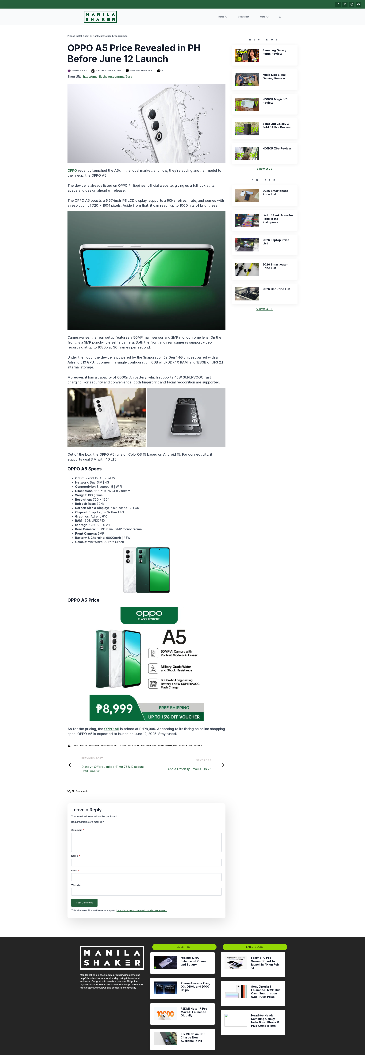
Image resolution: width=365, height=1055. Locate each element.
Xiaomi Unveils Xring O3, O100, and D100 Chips (195, 987)
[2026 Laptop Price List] (247, 244)
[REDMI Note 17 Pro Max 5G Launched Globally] (165, 1014)
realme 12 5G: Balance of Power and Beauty (193, 961)
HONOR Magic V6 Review (275, 101)
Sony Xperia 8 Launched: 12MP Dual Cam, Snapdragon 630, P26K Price (266, 992)
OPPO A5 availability (110, 745)
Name (75, 856)
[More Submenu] (268, 17)
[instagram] (351, 4)
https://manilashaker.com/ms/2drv (107, 76)
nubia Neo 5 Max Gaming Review (274, 76)
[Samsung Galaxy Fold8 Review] (247, 55)
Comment (77, 830)
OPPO (72, 170)
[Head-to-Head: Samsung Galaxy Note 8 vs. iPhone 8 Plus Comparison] (236, 1022)
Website (76, 885)
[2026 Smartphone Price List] (247, 195)
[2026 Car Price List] (247, 293)
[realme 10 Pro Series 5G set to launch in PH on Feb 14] (236, 965)
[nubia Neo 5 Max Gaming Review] (247, 79)
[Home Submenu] (227, 17)
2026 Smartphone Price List (276, 192)
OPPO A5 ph (145, 745)
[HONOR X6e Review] (247, 153)
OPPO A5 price (180, 745)
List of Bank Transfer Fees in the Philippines (278, 219)
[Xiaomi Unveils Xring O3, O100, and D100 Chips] (165, 989)
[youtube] (358, 4)
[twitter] (345, 4)
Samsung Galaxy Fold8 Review (274, 52)
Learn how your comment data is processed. (142, 910)
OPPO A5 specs (195, 745)
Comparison (243, 17)
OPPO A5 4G (93, 745)
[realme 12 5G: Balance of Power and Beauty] (165, 963)
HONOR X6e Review (277, 148)
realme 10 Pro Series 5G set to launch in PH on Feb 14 (265, 963)
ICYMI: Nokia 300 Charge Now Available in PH (193, 1037)
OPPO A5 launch (130, 745)
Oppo (75, 745)
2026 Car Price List (276, 289)
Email (75, 870)
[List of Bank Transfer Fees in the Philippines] (247, 220)
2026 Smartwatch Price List (275, 266)
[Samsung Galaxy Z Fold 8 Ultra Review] (247, 128)
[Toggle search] (280, 17)
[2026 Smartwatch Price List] (247, 269)
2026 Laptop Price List (276, 241)
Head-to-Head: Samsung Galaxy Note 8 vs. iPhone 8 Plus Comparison (265, 1020)
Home (221, 17)
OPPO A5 (111, 729)
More (262, 17)
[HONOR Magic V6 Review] (247, 104)
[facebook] (338, 4)
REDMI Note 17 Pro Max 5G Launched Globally (194, 1012)
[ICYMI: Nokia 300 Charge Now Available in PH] (165, 1039)
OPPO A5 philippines (162, 745)
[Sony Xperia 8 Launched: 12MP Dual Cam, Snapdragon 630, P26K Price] (236, 993)
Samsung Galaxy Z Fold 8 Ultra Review (277, 125)
